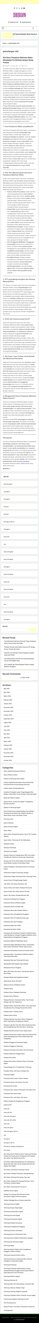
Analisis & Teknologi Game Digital (14, 779)
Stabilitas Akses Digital (11, 1191)
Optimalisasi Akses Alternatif (12, 981)
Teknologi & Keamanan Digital (13, 1219)
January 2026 (8, 703)
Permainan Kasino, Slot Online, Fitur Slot (16, 1082)
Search (5, 626)
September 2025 (9, 719)
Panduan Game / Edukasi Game (13, 1011)
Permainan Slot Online (10, 1086)
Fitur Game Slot (8, 819)
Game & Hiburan (9, 823)
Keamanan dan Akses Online (12, 929)
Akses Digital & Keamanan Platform (14, 771)
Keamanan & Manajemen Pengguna (14, 899)
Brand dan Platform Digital (12, 798)
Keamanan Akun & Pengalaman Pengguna (16, 914)
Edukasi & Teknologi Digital (12, 807)
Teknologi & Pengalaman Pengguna (14, 1227)
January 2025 (8, 749)
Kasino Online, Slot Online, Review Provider (17, 891)
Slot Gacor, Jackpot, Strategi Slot (14, 1146)
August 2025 (7, 722)
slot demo (26, 461)
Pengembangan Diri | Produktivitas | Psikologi (17, 1067)
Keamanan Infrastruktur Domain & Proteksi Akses (19, 950)
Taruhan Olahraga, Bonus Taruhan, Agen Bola (17, 1200)
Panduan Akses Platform (11, 996)
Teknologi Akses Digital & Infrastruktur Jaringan (18, 1238)
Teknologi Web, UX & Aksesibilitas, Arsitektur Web (19, 1284)
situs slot (6, 537)
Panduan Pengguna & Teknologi (13, 1046)
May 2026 (7, 688)
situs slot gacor (8, 552)
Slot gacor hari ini (9, 522)
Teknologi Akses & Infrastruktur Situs (15, 1234)
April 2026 (7, 692)
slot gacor (7, 491)
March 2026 (7, 696)
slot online (7, 1150)
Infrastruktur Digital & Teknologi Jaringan (16, 872)
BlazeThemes (20, 1319)
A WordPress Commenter (12, 677)
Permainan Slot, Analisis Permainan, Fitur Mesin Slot (20, 1090)
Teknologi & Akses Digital (11, 1204)
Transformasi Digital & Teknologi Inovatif (16, 1299)
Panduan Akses (8, 988)
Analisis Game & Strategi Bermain (14, 788)
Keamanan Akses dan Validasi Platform (16, 910)
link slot (6, 507)
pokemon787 (8, 1105)
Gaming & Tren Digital (10, 851)
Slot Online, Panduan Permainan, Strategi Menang (18, 1173)
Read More (6, 469)
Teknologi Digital (9, 1245)
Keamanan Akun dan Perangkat (13, 922)
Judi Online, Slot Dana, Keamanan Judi (15, 884)
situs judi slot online (10, 1120)
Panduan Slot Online (10, 1057)
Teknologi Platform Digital (12, 1276)
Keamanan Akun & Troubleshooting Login (16, 918)
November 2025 (8, 711)
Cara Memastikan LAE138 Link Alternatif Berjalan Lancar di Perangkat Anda (19, 2)
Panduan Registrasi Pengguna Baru (14, 1054)
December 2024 (8, 753)
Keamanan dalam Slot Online (12, 925)
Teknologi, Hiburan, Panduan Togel (14, 1288)
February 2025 (8, 745)
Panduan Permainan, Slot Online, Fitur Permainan (18, 1050)
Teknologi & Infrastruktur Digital (13, 1211)
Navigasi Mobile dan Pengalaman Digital (16, 977)
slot (5, 544)
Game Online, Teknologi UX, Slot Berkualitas (17, 840)
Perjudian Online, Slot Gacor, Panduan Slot (16, 1071)
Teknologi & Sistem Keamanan (13, 1230)
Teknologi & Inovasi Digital (12, 1215)
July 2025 (6, 726)
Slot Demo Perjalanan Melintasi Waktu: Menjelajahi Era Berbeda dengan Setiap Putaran (18, 60)
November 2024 (8, 756)
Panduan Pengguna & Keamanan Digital (15, 1042)
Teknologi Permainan (10, 1265)
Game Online (7, 830)
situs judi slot (8, 1112)
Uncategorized (8, 1310)
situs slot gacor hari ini (11, 1131)
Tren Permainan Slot (10, 1303)
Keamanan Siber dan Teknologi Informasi (16, 960)
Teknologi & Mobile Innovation (13, 1223)
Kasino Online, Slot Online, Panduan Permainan (18, 888)
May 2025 (7, 734)
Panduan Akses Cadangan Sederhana (15, 992)
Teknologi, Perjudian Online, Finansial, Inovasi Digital (19, 1295)
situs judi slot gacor (10, 1116)
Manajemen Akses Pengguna (12, 967)
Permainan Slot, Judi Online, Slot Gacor (15, 1097)
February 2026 (8, 700)
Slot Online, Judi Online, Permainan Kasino (16, 1170)
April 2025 (7, 738)
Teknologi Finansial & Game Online (14, 1255)
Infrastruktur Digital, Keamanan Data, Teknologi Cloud (20, 876)
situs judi (6, 1109)
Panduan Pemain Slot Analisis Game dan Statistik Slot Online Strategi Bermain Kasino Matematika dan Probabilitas (20, 1037)
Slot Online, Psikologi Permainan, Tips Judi (17, 1177)
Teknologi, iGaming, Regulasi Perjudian (15, 1291)
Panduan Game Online (10, 1015)
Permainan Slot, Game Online (12, 1093)
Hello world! (25, 677)
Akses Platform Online (10, 775)
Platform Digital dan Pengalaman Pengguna (17, 1101)
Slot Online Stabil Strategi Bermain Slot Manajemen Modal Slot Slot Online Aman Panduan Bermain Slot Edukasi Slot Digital (19, 1164)
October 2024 (8, 760)
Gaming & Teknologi (10, 847)
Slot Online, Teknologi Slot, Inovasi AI (15, 1187)
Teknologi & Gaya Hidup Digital (13, 1208)
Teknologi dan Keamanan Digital (13, 1242)
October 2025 (8, 715)
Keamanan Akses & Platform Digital (14, 903)
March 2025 (7, 741)
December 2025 (8, 707)
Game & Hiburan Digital (11, 827)
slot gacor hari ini (9, 1143)
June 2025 (7, 730)
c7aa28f (6, 66)
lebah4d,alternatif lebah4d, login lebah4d (16, 964)
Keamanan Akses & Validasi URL (13, 906)
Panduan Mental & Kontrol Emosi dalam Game (18, 1031)
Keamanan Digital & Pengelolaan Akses (15, 941)
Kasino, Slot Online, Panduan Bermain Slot (16, 895)
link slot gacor (8, 484)
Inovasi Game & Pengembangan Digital (15, 880)
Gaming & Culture (9, 844)
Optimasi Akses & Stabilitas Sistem (14, 985)
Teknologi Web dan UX (10, 1280)
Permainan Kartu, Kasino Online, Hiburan (16, 1078)
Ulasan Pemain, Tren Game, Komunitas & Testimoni (19, 1306)
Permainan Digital (9, 1075)
